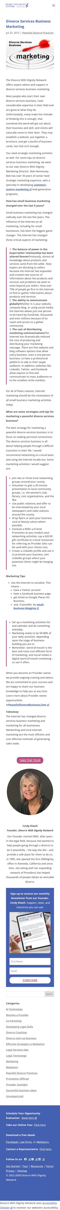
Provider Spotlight (17, 1084)
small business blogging (29, 606)
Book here (28, 1118)
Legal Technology (16, 1055)
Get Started (13, 1166)
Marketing (12, 1061)
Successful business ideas (21, 1090)
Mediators (43, 1142)
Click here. (45, 1149)
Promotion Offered (17, 1078)
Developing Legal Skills (19, 1026)
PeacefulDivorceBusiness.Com (27, 704)
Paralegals (12, 1142)
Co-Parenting (13, 1020)
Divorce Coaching (16, 1032)
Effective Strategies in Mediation (25, 1044)
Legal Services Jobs (17, 1049)
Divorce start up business (21, 1038)
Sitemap (22, 1170)
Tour (25, 1166)
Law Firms (26, 1142)
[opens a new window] (27, 1159)
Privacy (10, 1170)
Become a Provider (17, 1015)
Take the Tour (30, 760)
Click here (40, 1125)
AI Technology (14, 1009)
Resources (37, 1166)
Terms (49, 1166)
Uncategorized (14, 1096)
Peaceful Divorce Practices (38, 32)
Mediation (12, 1067)
